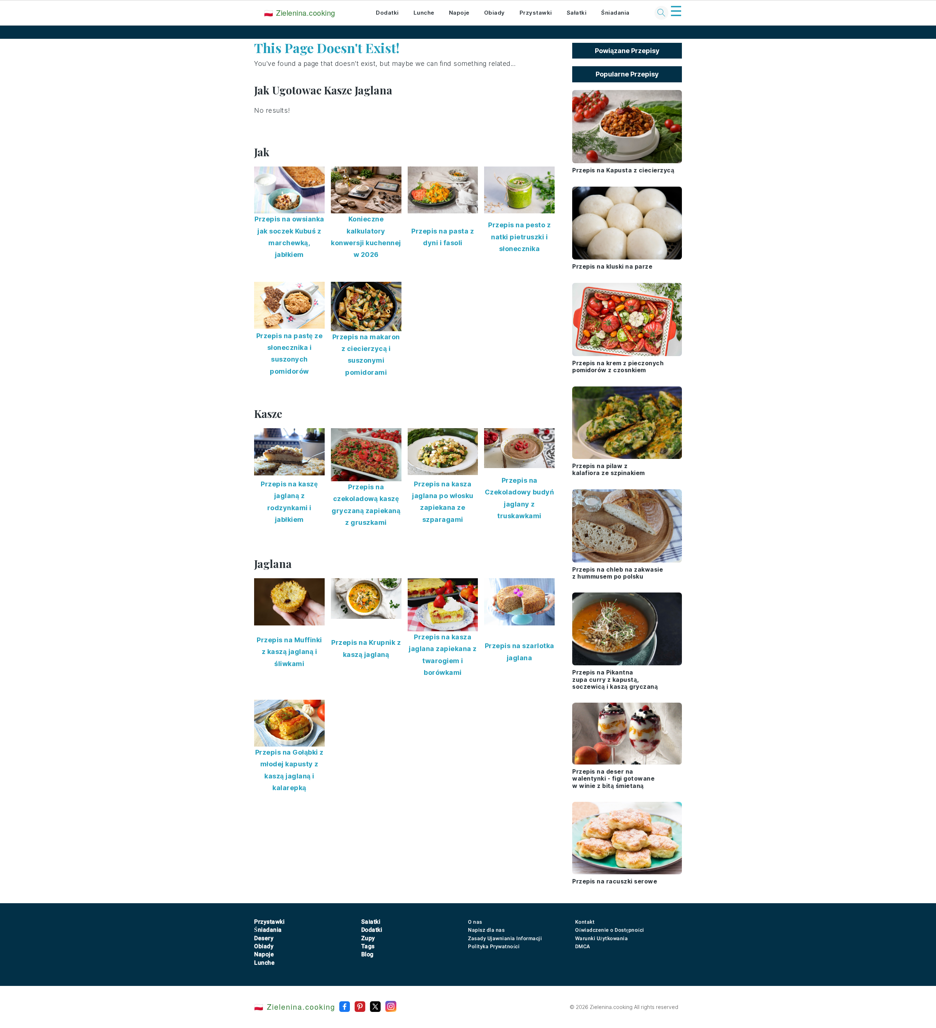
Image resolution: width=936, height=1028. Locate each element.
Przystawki (536, 12)
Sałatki (577, 12)
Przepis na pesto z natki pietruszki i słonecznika (519, 237)
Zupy (368, 938)
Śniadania (615, 12)
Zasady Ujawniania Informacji (505, 938)
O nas (475, 922)
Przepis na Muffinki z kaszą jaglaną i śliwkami (289, 652)
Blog (367, 954)
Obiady (494, 12)
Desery (263, 938)
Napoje (459, 12)
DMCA (582, 946)
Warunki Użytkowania (601, 938)
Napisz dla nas (486, 930)
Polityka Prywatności (494, 946)
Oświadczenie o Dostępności (609, 930)
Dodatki (387, 12)
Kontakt (585, 922)
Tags (368, 946)
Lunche (424, 12)
